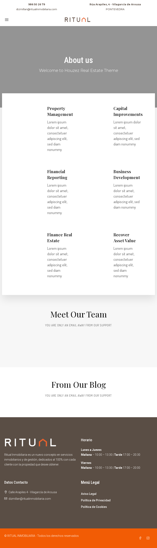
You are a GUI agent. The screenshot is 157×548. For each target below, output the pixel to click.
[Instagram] (149, 538)
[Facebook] (141, 538)
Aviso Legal (88, 493)
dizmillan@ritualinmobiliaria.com (36, 9)
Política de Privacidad (96, 500)
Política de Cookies (94, 506)
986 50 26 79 (36, 4)
